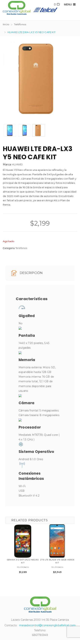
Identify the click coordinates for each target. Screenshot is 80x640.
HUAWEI (17, 164)
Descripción (31, 273)
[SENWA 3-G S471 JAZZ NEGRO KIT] (23, 541)
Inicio (6, 24)
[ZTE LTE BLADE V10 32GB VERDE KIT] (57, 541)
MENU (68, 4)
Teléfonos (20, 24)
